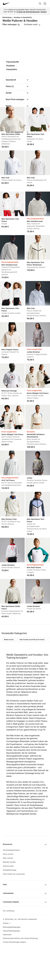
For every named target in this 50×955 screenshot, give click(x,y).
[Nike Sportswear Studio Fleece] (12, 591)
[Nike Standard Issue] (37, 204)
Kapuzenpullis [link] (12, 62)
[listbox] (32, 24)
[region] (25, 99)
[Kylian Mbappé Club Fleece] (37, 375)
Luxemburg (9, 911)
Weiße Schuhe (9, 639)
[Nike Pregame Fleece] (12, 334)
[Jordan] (37, 463)
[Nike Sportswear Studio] (12, 119)
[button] (17, 80)
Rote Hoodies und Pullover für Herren (32, 639)
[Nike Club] (12, 162)
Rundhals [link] (10, 66)
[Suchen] (40, 3)
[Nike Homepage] (6, 3)
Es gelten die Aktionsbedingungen (28, 12)
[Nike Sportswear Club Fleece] (37, 119)
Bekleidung (6, 17)
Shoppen (44, 12)
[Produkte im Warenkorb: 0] (45, 3)
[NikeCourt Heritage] (12, 375)
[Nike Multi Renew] (37, 550)
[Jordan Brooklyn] (37, 334)
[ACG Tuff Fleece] (12, 463)
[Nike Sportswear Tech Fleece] (37, 504)
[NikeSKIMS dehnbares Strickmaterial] (37, 417)
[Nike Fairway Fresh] (12, 504)
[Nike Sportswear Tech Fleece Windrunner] (37, 247)
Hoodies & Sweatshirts (23, 17)
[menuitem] (7, 923)
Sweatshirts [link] (11, 69)
